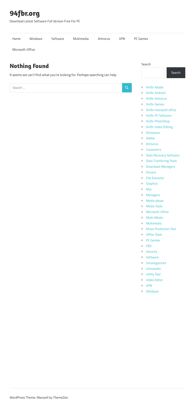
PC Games (141, 38)
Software (57, 38)
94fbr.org (25, 13)
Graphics (152, 183)
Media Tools (154, 206)
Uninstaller (153, 268)
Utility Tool (153, 274)
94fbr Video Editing (159, 126)
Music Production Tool (161, 228)
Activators (153, 132)
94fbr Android (155, 92)
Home (16, 38)
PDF (149, 246)
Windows (36, 38)
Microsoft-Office (23, 49)
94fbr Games (155, 104)
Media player (155, 200)
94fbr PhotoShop (158, 121)
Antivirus (104, 38)
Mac (149, 189)
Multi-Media (154, 217)
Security (151, 251)
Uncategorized (156, 262)
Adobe (150, 138)
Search (146, 64)
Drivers (151, 172)
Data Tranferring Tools (161, 160)
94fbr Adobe (154, 87)
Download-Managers (160, 166)
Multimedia (81, 38)
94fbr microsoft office (161, 109)
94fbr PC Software (159, 115)
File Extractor (155, 177)
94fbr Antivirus (156, 98)
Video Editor (154, 279)
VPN (122, 38)
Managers (153, 194)
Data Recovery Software (163, 155)
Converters (153, 149)
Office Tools (154, 234)
